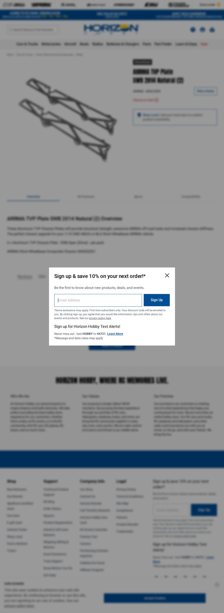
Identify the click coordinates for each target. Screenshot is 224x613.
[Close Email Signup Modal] (167, 275)
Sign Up (157, 300)
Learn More (115, 333)
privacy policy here (100, 318)
